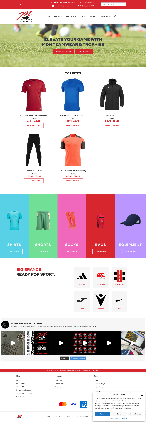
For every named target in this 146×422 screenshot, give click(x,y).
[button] (142, 394)
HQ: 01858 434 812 (87, 6)
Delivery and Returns (23, 390)
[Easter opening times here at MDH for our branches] (37, 343)
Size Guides (20, 384)
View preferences (135, 414)
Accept (102, 414)
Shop (48, 16)
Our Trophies (84, 52)
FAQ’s (18, 381)
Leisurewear (59, 384)
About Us (96, 381)
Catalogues (70, 16)
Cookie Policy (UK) (99, 384)
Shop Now (13, 251)
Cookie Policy (113, 418)
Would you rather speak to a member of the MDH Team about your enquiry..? (73, 370)
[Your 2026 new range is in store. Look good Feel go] (85, 343)
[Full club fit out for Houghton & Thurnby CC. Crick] (61, 343)
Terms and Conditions (23, 393)
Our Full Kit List (63, 52)
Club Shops (106, 16)
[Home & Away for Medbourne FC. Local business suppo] (13, 343)
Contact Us (20, 396)
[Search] (128, 4)
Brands (57, 16)
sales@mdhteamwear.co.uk (64, 6)
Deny (119, 414)
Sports (82, 16)
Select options (33, 125)
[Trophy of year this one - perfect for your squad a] (109, 343)
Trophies (94, 16)
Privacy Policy (123, 418)
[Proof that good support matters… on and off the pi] (133, 343)
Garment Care (21, 387)
